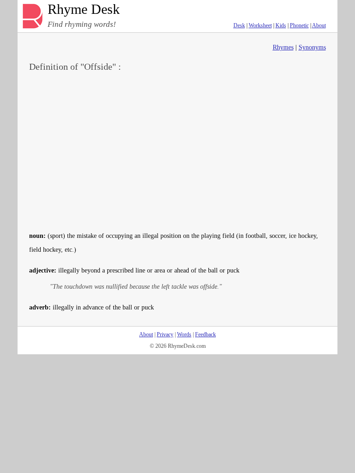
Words (184, 334)
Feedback (205, 334)
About (319, 25)
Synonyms (312, 47)
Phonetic (299, 25)
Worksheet (260, 25)
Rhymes (283, 47)
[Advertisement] (178, 150)
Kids (280, 25)
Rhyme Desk (84, 9)
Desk (239, 25)
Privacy (165, 334)
